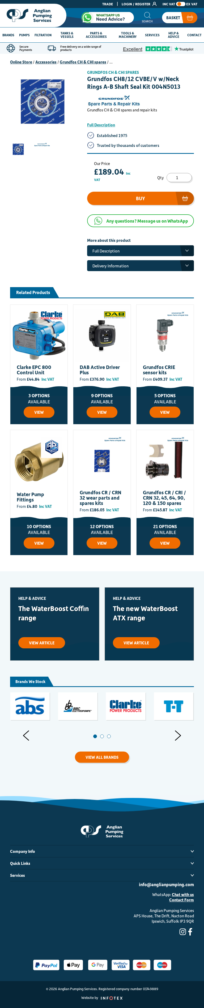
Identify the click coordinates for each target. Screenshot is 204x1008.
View (39, 412)
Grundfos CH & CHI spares (83, 62)
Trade (107, 4)
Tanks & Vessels (67, 35)
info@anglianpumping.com (166, 884)
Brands (8, 35)
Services (152, 35)
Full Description (101, 124)
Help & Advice (173, 35)
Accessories (46, 62)
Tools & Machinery (128, 35)
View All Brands (102, 757)
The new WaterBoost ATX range (145, 613)
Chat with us (183, 894)
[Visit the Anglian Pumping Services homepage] (33, 15)
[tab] (95, 736)
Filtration (43, 35)
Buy (140, 198)
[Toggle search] (147, 18)
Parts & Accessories (96, 35)
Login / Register (136, 4)
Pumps (24, 35)
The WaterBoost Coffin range (53, 613)
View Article (41, 642)
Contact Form (181, 899)
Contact (194, 35)
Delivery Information (110, 265)
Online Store (21, 62)
